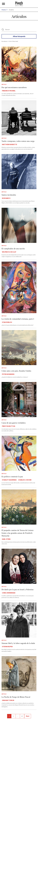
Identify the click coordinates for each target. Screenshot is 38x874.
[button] (3, 4)
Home (4, 10)
